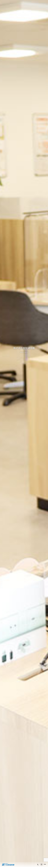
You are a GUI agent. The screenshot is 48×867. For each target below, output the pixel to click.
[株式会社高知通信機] (8, 864)
